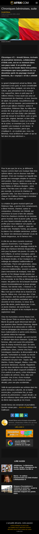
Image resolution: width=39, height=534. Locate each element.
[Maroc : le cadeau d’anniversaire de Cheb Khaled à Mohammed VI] (6, 478)
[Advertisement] (19, 49)
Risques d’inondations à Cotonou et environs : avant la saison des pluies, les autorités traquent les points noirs (25, 489)
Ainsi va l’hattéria (25, 407)
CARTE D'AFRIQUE (15, 525)
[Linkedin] (26, 415)
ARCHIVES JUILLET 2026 (14, 529)
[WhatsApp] (21, 415)
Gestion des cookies (26, 529)
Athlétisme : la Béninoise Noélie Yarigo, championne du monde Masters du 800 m (25, 467)
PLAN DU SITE (25, 525)
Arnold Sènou (5, 12)
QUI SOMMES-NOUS (13, 527)
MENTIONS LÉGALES (25, 527)
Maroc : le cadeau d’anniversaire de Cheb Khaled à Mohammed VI (25, 477)
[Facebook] (12, 415)
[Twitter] (17, 415)
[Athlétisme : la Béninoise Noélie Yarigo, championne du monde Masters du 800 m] (6, 468)
